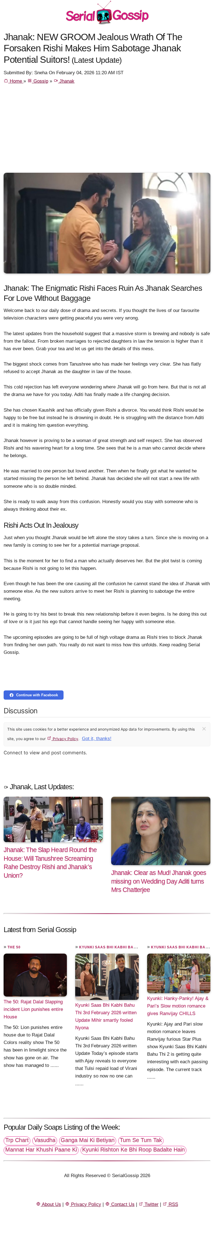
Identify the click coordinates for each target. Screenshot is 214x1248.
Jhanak (66, 81)
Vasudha (44, 1140)
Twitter (151, 1204)
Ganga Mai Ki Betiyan (88, 1140)
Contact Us (122, 1204)
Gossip (40, 81)
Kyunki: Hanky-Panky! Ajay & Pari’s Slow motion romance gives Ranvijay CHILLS (177, 1006)
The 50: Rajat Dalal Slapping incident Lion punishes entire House (33, 1009)
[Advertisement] (107, 131)
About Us (51, 1204)
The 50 (14, 947)
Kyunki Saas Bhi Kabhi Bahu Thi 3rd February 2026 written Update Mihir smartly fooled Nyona (106, 1016)
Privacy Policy (65, 738)
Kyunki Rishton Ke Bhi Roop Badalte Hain (133, 1149)
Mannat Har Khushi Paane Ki (41, 1149)
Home (15, 81)
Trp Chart (17, 1140)
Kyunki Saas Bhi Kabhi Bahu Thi (112, 947)
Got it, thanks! (96, 738)
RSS (172, 1204)
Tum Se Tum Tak (141, 1140)
